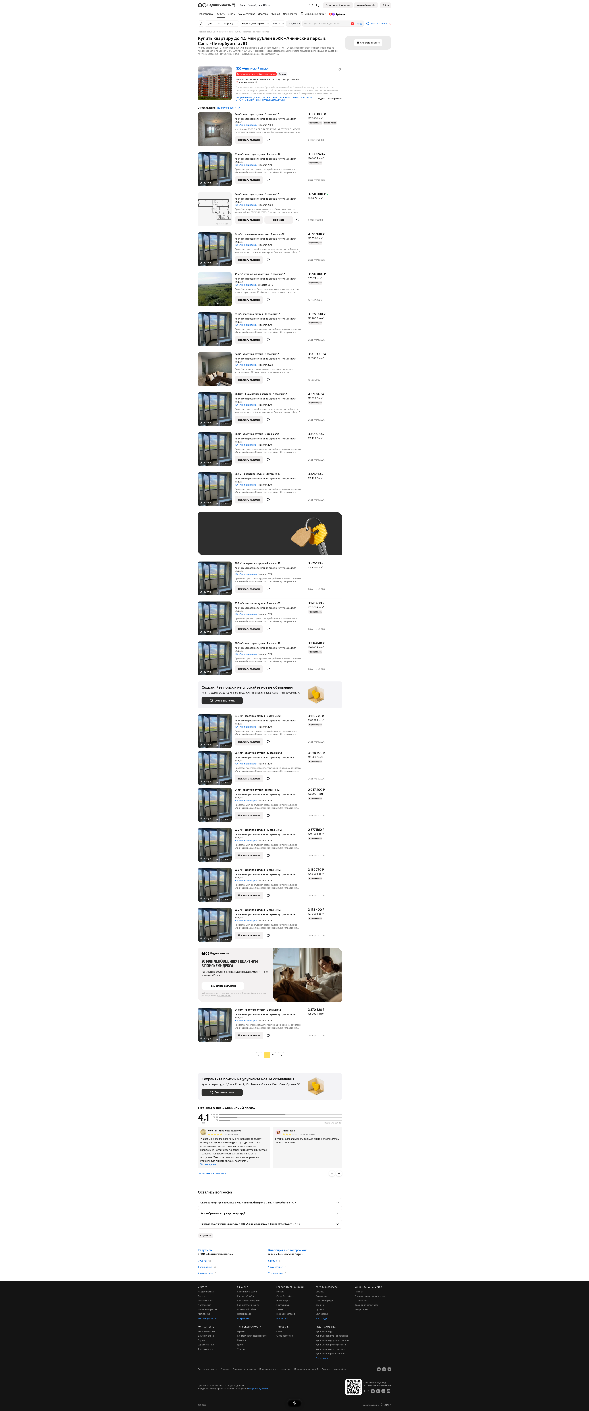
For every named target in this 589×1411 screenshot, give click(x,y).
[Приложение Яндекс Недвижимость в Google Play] (378, 1391)
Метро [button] (359, 24)
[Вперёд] (339, 1173)
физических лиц (224, 996)
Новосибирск (283, 1300)
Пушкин (320, 1309)
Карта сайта (340, 1369)
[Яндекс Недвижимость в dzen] (384, 1369)
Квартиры (205, 1250)
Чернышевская (205, 1300)
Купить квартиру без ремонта (331, 1344)
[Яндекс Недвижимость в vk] (379, 1369)
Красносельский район (248, 1300)
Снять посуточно (284, 1336)
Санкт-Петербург (285, 1296)
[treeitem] (206, 14)
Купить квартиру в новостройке (332, 1336)
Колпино (320, 1305)
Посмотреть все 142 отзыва (212, 1173)
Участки (241, 1349)
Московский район (246, 1309)
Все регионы (361, 1309)
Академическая (206, 1291)
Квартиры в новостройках (287, 1250)
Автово (201, 1296)
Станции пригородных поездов (370, 1296)
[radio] (273, 1055)
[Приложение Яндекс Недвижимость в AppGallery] (383, 1391)
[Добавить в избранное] (339, 69)
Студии (202, 1261)
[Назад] (332, 1173)
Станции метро (362, 1300)
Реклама (225, 1369)
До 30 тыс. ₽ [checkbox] (211, 538)
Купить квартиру (324, 1331)
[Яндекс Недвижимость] (216, 5)
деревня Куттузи (277, 119)
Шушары (320, 1291)
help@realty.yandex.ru (258, 1388)
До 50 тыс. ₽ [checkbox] (231, 538)
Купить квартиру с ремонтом (330, 1349)
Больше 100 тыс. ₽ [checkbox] (214, 547)
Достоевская (204, 1305)
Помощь (326, 1369)
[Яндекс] (385, 1404)
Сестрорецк (322, 1314)
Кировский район (245, 1296)
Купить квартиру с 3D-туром (330, 1353)
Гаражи (240, 1331)
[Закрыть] (390, 23)
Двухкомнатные (206, 1336)
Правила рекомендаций (306, 1369)
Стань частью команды (244, 1369)
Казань (279, 1309)
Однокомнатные (206, 1344)
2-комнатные (205, 1273)
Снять (279, 1331)
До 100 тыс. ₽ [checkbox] (273, 538)
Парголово (321, 1296)
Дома (240, 1344)
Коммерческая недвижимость (252, 1336)
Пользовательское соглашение (275, 1369)
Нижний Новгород (285, 1314)
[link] (385, 5)
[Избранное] (311, 5)
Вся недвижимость (207, 1369)
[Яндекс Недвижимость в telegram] (389, 1369)
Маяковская (204, 1314)
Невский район (244, 1314)
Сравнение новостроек (366, 1305)
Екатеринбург (283, 1305)
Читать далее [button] (208, 1164)
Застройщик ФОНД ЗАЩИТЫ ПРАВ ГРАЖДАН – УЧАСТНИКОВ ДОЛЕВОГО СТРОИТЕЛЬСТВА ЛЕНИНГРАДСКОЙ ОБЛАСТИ (274, 98)
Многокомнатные (207, 1331)
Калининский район (247, 1291)
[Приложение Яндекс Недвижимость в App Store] (373, 1391)
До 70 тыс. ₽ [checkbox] (252, 538)
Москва (280, 1291)
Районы (359, 1291)
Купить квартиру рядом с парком (332, 1340)
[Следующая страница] (281, 1055)
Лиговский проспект (208, 1309)
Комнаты (241, 1340)
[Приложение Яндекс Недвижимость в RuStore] (388, 1391)
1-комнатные (205, 1267)
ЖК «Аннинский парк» (246, 125)
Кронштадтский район (248, 1305)
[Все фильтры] (201, 24)
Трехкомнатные (206, 1349)
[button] (318, 5)
